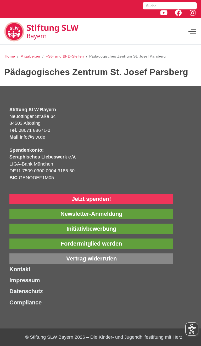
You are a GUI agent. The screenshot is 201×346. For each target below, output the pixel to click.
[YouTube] (164, 12)
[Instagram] (193, 12)
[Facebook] (178, 12)
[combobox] (170, 5)
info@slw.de (32, 137)
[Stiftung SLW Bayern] (43, 31)
